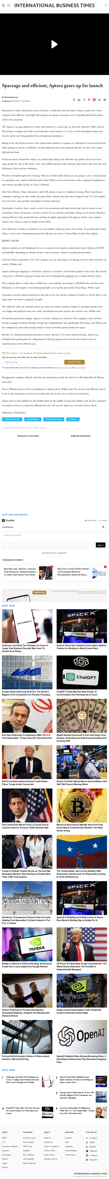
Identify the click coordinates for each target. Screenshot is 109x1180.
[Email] (99, 99)
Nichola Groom (11, 97)
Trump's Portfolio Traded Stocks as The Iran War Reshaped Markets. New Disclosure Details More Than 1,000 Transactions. (26, 874)
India (67, 1142)
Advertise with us (50, 1159)
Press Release (28, 1155)
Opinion (5, 1167)
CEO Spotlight (28, 1159)
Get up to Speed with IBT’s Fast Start (91, 592)
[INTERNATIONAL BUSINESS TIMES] (54, 5)
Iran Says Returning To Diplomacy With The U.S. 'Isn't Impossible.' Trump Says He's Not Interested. (77, 1110)
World (4, 1138)
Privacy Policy (80, 368)
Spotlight (26, 1151)
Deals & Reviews (29, 1163)
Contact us (48, 1142)
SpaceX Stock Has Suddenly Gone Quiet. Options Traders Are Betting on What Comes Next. (76, 1079)
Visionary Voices (29, 1138)
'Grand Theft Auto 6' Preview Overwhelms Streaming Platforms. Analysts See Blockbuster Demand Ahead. (26, 1013)
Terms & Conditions (51, 1146)
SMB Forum (27, 1146)
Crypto (4, 1163)
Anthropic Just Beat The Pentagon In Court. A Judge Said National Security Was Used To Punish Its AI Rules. (25, 648)
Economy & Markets (10, 1146)
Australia (68, 1138)
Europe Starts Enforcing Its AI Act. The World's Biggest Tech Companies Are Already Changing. (77, 1095)
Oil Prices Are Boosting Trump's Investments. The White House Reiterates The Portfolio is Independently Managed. (82, 967)
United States (70, 1155)
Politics (5, 1159)
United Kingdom (71, 1151)
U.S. (3, 1142)
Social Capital (28, 1142)
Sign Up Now (39, 592)
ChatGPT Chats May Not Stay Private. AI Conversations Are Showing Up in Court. (23, 1110)
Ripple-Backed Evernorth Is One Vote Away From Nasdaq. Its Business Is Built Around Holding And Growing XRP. (82, 738)
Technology (6, 1155)
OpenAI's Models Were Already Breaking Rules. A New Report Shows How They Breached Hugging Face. (81, 1059)
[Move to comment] (104, 99)
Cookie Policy (49, 1155)
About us (47, 1138)
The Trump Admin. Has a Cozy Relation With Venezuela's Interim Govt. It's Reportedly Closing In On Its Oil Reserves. (81, 874)
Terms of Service (64, 368)
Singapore (69, 1146)
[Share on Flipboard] (89, 99)
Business (5, 1151)
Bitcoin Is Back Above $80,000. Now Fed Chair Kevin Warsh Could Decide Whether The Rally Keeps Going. (80, 828)
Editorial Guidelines (81, 436)
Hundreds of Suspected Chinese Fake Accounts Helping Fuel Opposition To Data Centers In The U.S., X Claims (26, 920)
